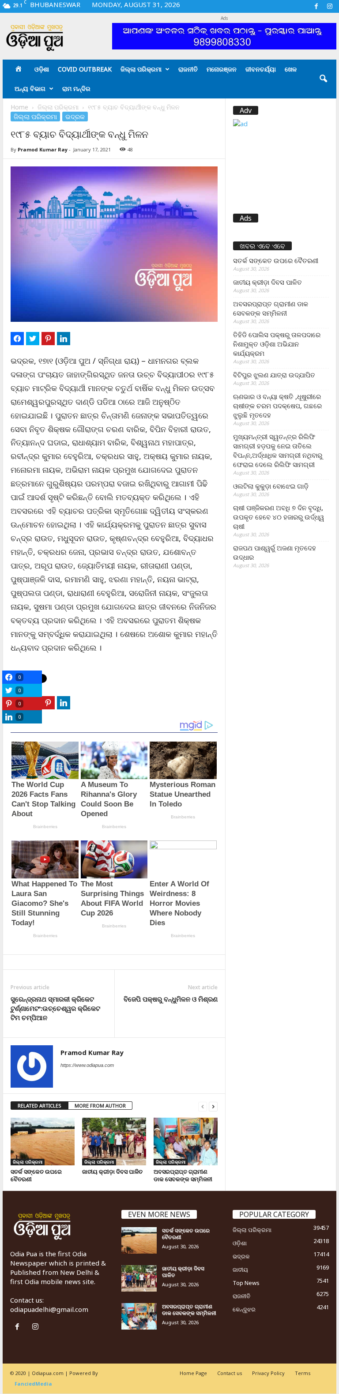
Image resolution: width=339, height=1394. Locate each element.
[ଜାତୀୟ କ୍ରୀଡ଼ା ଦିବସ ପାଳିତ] (114, 1141)
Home (19, 107)
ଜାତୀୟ (240, 1269)
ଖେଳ (291, 69)
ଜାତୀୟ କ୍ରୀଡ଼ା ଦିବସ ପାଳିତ (112, 1171)
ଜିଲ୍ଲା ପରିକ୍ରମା (141, 69)
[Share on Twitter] (32, 338)
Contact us (229, 1373)
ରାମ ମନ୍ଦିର (76, 88)
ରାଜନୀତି (188, 69)
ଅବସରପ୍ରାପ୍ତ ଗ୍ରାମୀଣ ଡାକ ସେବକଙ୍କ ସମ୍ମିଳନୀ (183, 1175)
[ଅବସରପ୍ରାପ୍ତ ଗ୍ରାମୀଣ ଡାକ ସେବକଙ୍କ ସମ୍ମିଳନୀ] (186, 1141)
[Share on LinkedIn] (63, 338)
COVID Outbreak (85, 69)
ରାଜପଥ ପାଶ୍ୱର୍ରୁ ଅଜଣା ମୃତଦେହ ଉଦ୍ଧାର (274, 552)
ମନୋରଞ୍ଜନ (222, 69)
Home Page (193, 1373)
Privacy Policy (268, 1373)
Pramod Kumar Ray (43, 149)
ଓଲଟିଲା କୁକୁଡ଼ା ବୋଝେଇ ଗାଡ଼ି (271, 486)
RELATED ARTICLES (39, 1105)
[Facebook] (316, 6)
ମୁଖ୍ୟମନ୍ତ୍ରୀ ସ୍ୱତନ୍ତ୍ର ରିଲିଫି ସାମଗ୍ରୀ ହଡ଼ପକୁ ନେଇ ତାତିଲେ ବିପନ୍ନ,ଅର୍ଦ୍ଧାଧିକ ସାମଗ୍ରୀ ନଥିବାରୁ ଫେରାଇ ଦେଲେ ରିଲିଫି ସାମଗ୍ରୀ (277, 450)
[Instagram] (329, 6)
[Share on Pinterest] (48, 338)
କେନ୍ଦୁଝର (244, 1309)
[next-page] (213, 1106)
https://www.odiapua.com (87, 1065)
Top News (246, 1283)
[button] (323, 79)
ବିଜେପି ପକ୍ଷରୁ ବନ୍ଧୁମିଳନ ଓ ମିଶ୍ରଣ (171, 999)
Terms (302, 1373)
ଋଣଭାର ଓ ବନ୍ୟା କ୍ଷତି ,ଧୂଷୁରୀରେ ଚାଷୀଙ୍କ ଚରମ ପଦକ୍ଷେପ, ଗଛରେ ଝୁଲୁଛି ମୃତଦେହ (277, 405)
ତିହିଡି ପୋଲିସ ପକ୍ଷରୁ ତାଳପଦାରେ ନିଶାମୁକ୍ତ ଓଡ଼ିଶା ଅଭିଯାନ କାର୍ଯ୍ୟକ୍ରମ (276, 344)
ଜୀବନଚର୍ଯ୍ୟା (260, 69)
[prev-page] (202, 1106)
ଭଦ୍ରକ (75, 116)
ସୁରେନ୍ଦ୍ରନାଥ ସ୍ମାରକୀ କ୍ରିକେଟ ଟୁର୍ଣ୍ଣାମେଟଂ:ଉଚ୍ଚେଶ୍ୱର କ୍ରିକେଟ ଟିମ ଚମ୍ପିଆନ (55, 1008)
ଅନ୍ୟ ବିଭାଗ (30, 88)
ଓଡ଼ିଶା (41, 69)
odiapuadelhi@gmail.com (49, 1309)
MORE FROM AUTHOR (100, 1105)
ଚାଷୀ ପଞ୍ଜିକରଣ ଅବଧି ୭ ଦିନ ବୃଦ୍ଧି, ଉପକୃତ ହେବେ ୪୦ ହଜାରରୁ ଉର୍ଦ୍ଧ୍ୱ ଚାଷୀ (278, 517)
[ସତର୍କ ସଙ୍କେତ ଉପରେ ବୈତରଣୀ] (43, 1141)
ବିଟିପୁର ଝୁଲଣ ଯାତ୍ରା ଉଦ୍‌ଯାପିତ (274, 374)
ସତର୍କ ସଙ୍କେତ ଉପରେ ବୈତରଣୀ (36, 1175)
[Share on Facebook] (17, 338)
